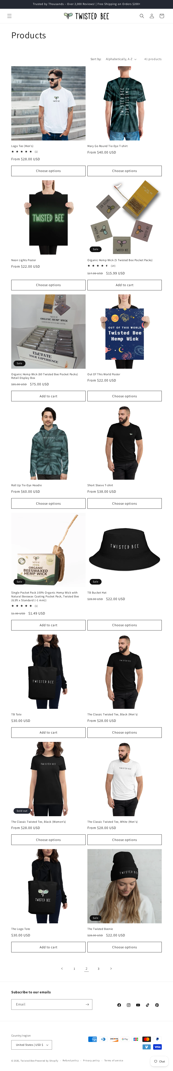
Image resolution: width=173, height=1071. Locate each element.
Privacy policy (91, 1060)
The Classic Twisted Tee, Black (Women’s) (38, 822)
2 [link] (87, 968)
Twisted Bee (27, 1060)
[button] (9, 16)
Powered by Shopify (46, 1060)
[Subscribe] (87, 1004)
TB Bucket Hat (97, 592)
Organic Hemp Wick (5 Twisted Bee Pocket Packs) (120, 260)
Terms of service (113, 1060)
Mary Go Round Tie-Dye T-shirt (107, 146)
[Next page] (111, 969)
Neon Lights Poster (23, 260)
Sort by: (96, 59)
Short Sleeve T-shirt (100, 485)
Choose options (48, 171)
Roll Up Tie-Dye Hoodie (26, 485)
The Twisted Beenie (100, 929)
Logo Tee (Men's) (22, 146)
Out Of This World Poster (103, 374)
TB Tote (16, 714)
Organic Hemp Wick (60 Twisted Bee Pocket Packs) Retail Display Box (44, 376)
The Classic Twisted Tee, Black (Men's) (112, 714)
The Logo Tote (20, 929)
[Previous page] (62, 969)
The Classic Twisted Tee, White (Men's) (112, 822)
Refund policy (71, 1060)
